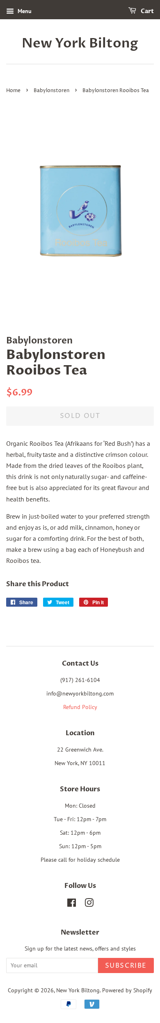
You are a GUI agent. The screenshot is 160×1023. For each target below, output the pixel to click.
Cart (146, 11)
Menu (24, 11)
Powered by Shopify (127, 990)
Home (13, 90)
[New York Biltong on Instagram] (89, 904)
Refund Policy (80, 707)
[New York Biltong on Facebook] (71, 904)
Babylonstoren (51, 90)
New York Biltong (80, 43)
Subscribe (126, 965)
